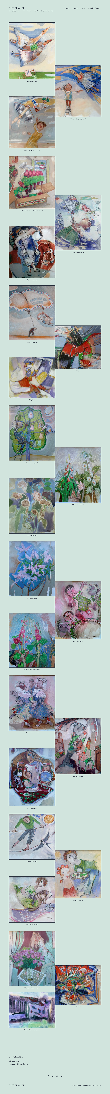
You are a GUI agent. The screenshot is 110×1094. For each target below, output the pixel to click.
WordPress (97, 1085)
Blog (83, 8)
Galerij (90, 8)
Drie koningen (14, 1061)
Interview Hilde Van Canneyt (19, 1064)
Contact (98, 8)
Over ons (75, 8)
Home (67, 8)
